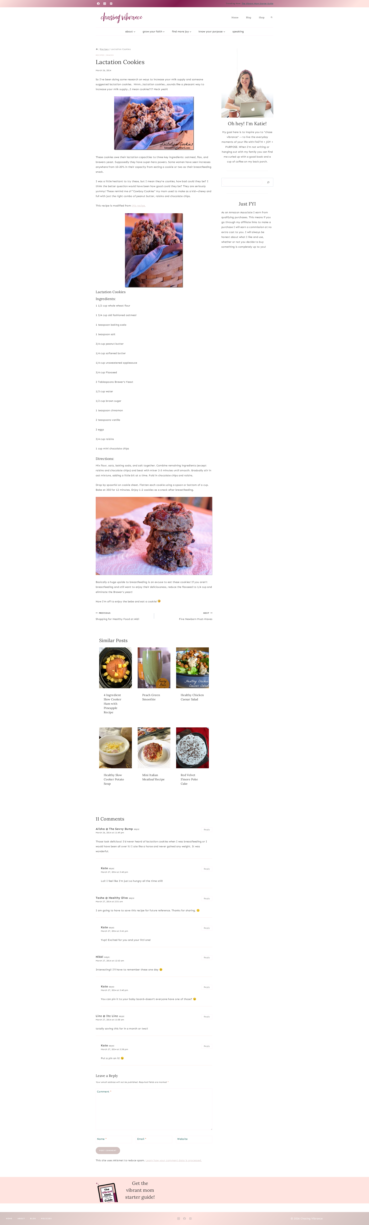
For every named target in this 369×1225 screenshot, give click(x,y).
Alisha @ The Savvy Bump (114, 829)
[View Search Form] (271, 17)
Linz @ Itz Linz (107, 1016)
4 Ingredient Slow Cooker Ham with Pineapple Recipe (112, 703)
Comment (104, 1091)
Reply (207, 829)
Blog (248, 17)
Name (102, 1139)
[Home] (97, 49)
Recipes (100, 55)
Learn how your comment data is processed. (174, 1160)
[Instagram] (104, 3)
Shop (261, 17)
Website (182, 1139)
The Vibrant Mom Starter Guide (257, 3)
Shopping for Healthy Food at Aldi (117, 616)
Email (141, 1139)
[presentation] (115, 667)
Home (234, 17)
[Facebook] (98, 3)
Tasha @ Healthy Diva (112, 898)
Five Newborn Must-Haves (195, 616)
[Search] (268, 182)
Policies (46, 1219)
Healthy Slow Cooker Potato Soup (114, 779)
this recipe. (139, 205)
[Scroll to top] (362, 1213)
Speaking (238, 31)
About (21, 1219)
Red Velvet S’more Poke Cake (189, 779)
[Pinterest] (111, 3)
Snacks (110, 55)
